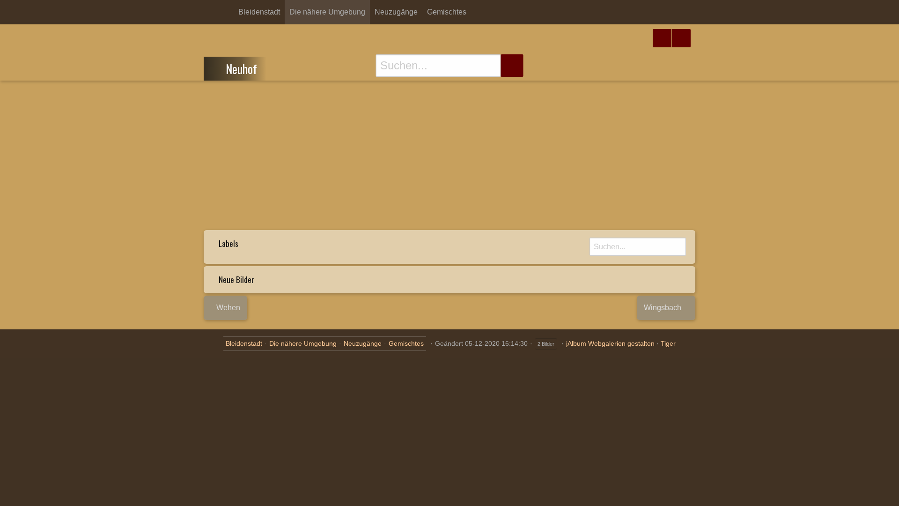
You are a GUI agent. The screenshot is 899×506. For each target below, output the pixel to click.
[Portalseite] (211, 12)
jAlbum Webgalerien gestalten (610, 343)
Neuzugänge (396, 12)
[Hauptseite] (226, 12)
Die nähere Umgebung (327, 12)
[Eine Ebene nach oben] (217, 67)
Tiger (668, 343)
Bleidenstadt (259, 12)
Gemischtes (446, 12)
